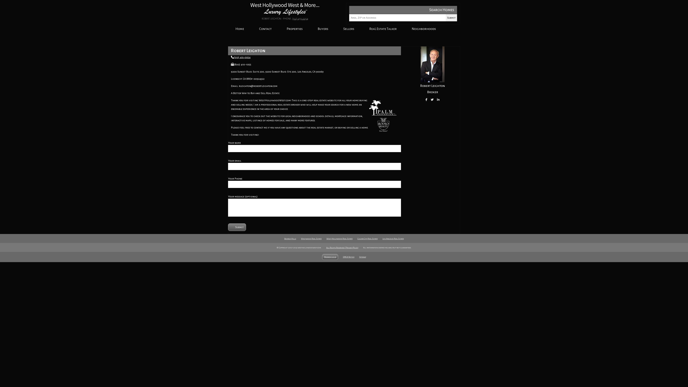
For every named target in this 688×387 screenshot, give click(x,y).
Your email (234, 160)
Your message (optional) (243, 196)
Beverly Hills (290, 239)
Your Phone (235, 178)
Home (239, 29)
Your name (234, 142)
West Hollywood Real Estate (339, 239)
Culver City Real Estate (367, 239)
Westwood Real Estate (311, 239)
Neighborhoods (424, 29)
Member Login (330, 257)
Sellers (348, 29)
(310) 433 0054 (300, 18)
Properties (295, 29)
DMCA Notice (348, 257)
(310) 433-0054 (242, 57)
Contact (265, 29)
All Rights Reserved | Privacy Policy (342, 248)
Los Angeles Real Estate (393, 239)
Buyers (323, 29)
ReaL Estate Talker (383, 29)
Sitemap (362, 257)
